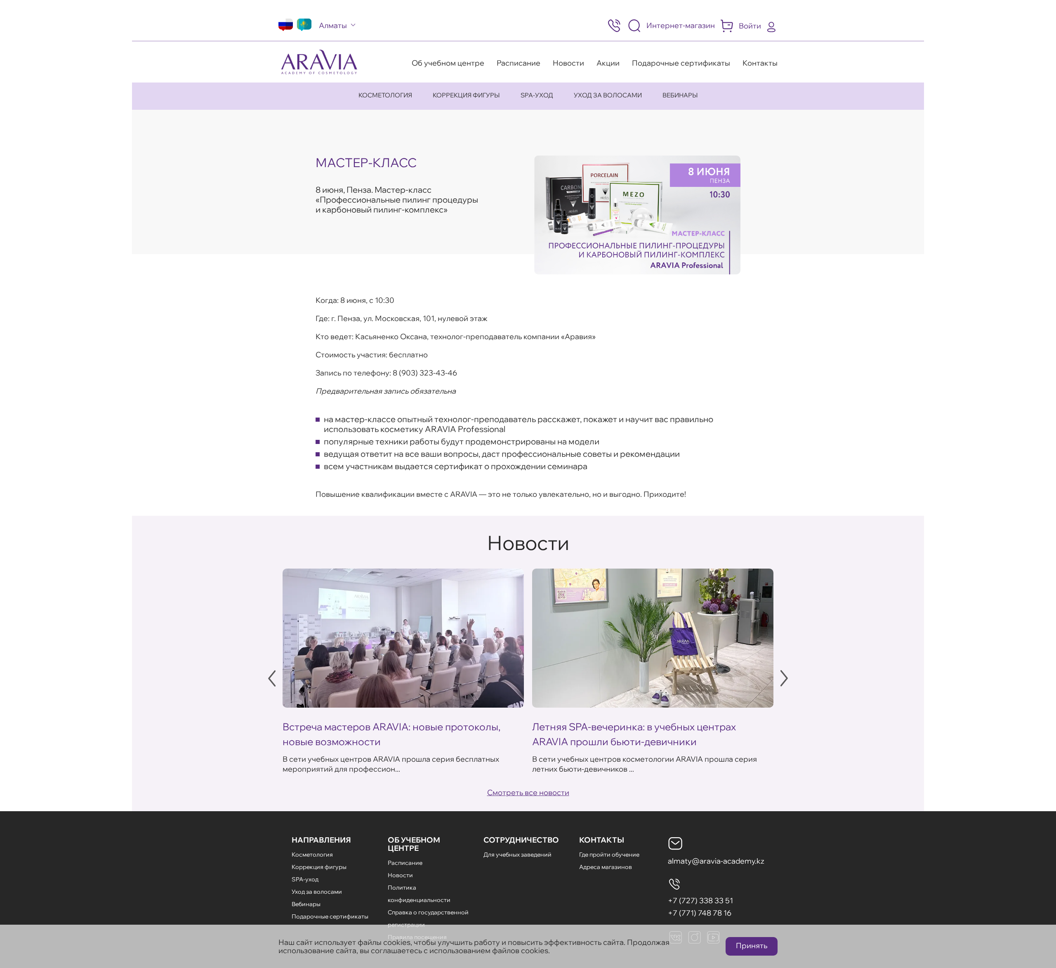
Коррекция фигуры (466, 95)
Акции (608, 63)
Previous (272, 678)
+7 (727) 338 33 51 (700, 900)
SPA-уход (537, 95)
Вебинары (680, 95)
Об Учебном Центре (414, 844)
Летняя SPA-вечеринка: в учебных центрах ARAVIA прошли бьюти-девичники (634, 734)
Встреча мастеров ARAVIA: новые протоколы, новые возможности (391, 734)
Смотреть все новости (528, 792)
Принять (751, 945)
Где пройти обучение (609, 854)
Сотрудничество (521, 840)
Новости (568, 63)
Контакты (760, 63)
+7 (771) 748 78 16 (699, 913)
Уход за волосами (608, 95)
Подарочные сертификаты (681, 63)
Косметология (385, 95)
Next (784, 678)
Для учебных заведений (517, 854)
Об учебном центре (448, 63)
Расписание (518, 63)
